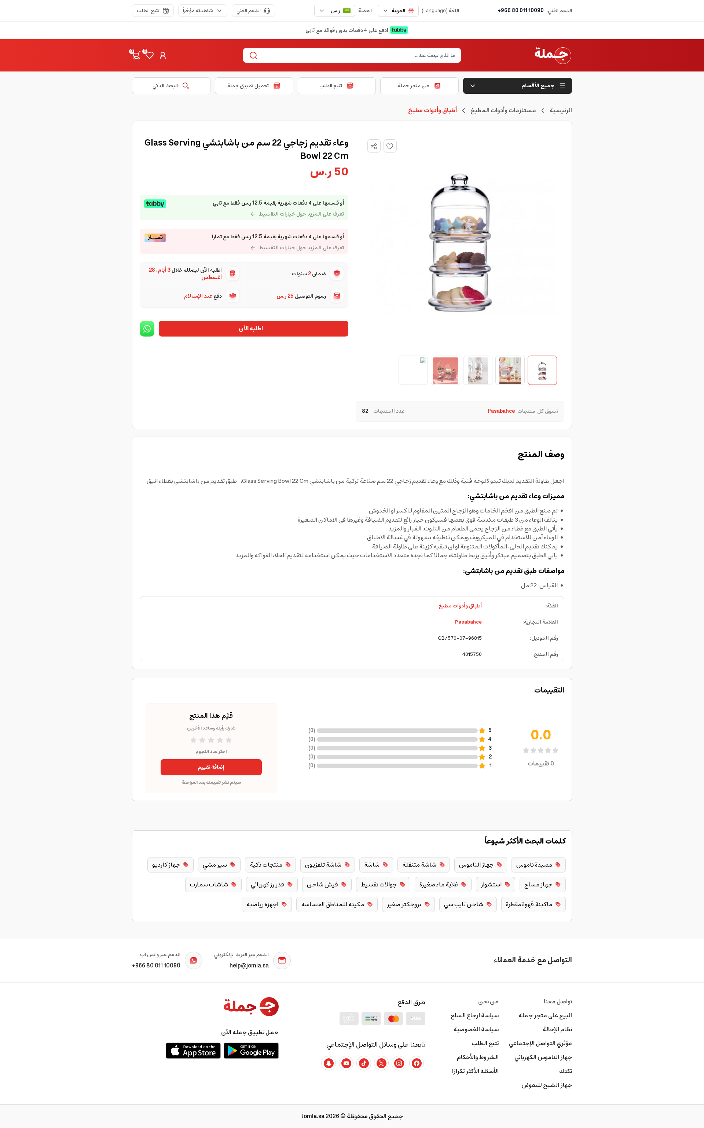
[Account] (162, 55)
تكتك (565, 1071)
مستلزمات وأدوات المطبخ (503, 110)
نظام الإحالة (557, 1029)
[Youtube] (346, 1063)
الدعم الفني (248, 10)
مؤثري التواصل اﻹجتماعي (540, 1043)
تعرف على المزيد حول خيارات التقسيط (301, 214)
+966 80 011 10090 (521, 10)
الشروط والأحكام (478, 1057)
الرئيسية (561, 110)
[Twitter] (381, 1063)
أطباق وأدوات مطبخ (460, 606)
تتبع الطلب (148, 10)
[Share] (373, 146)
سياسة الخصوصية (476, 1029)
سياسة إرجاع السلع (475, 1015)
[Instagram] (399, 1063)
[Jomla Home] (553, 55)
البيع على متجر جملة (545, 1015)
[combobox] (398, 10)
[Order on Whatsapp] (147, 329)
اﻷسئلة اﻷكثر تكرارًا (475, 1071)
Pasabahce (468, 622)
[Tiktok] (364, 1063)
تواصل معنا (558, 1001)
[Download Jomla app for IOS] (193, 1051)
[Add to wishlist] (390, 146)
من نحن (488, 1001)
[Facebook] (416, 1063)
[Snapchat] (328, 1063)
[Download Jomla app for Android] (251, 1051)
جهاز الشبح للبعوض (546, 1085)
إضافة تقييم (211, 767)
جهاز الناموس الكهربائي (543, 1057)
